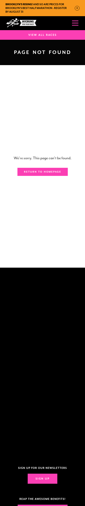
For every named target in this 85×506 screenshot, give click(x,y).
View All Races (42, 35)
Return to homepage (42, 171)
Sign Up (42, 478)
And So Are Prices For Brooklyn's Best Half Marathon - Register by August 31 (36, 8)
